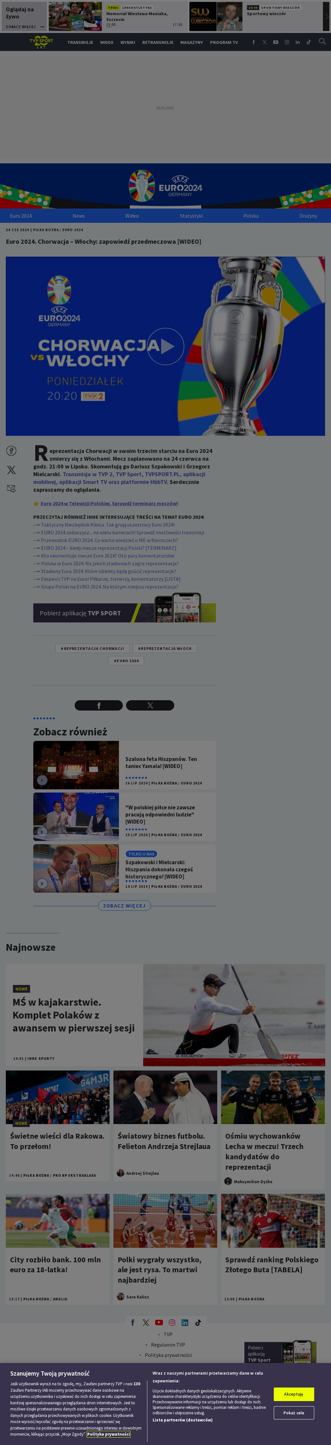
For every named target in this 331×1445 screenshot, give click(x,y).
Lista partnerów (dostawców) (183, 1420)
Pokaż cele (293, 1413)
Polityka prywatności (108, 1434)
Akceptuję (293, 1394)
